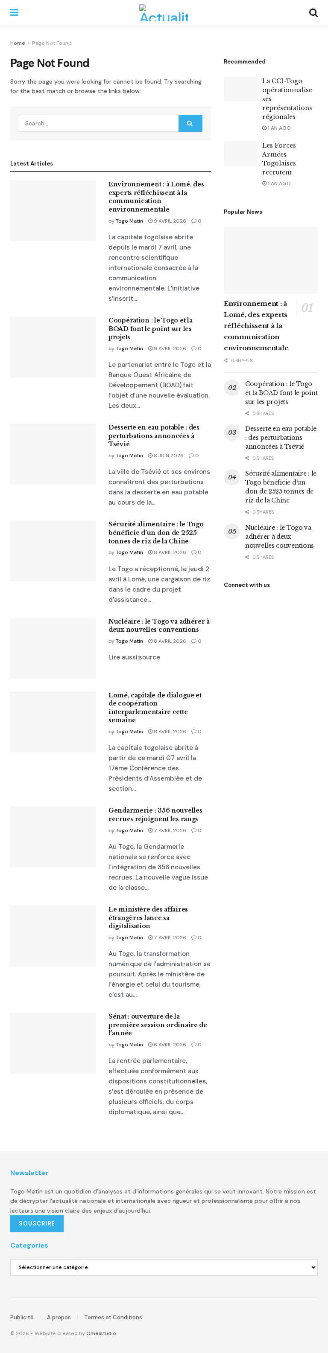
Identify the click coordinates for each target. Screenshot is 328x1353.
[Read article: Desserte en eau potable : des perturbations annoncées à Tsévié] (53, 454)
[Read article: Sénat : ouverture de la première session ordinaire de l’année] (53, 1043)
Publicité (22, 1317)
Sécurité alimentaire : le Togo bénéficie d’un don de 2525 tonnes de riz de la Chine (156, 532)
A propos (59, 1317)
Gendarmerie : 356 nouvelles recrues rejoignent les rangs (155, 815)
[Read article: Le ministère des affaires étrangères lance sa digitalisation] (53, 936)
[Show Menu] (14, 13)
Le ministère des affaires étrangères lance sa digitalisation (148, 918)
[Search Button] (313, 13)
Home (17, 43)
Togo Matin (129, 221)
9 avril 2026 (169, 221)
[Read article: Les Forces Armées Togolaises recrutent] (241, 153)
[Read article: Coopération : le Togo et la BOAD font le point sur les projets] (53, 346)
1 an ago (278, 128)
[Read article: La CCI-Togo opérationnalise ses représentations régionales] (241, 89)
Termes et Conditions (113, 1317)
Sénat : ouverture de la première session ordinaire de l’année (157, 1025)
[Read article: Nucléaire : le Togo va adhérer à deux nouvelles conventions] (53, 648)
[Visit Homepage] (163, 12)
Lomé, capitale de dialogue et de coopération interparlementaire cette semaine (155, 707)
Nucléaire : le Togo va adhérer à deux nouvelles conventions (159, 626)
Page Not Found (52, 43)
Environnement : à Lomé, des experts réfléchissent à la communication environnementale (156, 196)
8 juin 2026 (168, 455)
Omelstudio (101, 1333)
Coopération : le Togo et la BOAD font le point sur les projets (150, 328)
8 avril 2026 (169, 552)
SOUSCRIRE (37, 1223)
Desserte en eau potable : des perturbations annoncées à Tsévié (153, 436)
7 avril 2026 (169, 830)
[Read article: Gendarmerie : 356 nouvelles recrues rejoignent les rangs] (53, 837)
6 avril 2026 (169, 1044)
